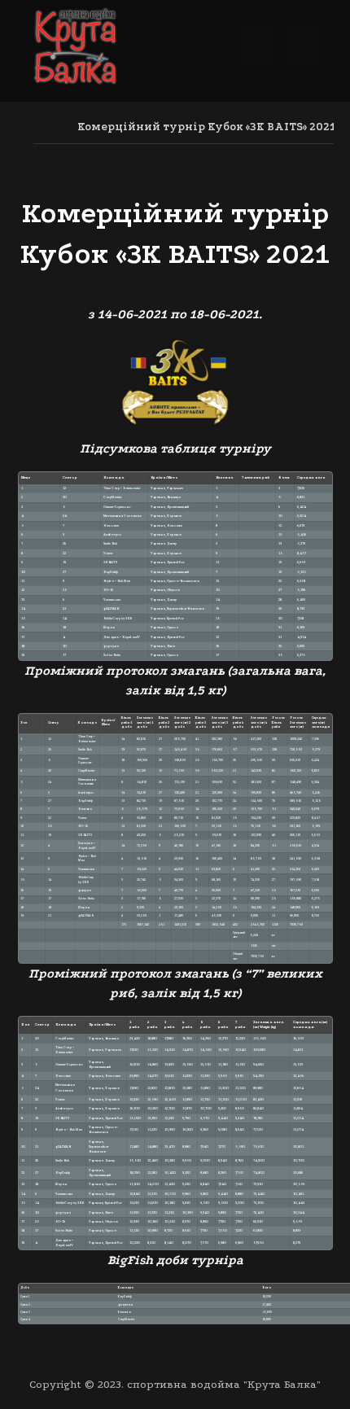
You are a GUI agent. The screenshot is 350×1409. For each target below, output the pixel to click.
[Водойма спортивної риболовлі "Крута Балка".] (75, 49)
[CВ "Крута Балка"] (37, 126)
